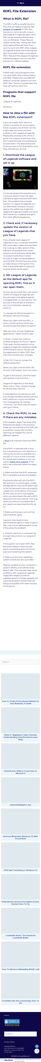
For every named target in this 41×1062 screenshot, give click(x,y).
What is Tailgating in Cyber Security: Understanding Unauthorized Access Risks (20, 737)
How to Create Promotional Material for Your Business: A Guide (20, 702)
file (25, 283)
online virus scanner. (19, 462)
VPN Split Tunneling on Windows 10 (20, 870)
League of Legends (12, 29)
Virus (7, 441)
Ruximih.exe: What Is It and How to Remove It (20, 772)
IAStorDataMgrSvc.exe (20, 805)
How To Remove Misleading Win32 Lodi (20, 969)
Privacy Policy (9, 1042)
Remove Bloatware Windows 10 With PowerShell (20, 837)
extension (24, 117)
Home (6, 1015)
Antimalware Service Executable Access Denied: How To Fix (20, 903)
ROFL (12, 117)
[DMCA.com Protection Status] (12, 1026)
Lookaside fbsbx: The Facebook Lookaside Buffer (21, 936)
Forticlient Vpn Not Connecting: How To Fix (20, 1002)
